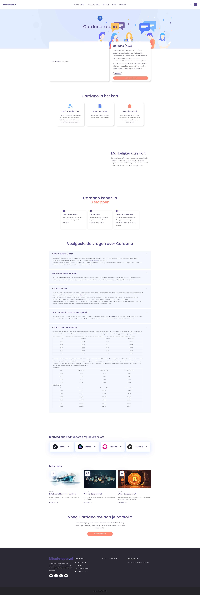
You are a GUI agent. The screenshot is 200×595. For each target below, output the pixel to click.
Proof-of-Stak (94, 260)
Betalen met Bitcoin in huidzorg (62, 494)
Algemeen (52, 491)
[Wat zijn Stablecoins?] (100, 479)
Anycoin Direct (103, 591)
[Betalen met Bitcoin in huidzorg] (65, 479)
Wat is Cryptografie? (127, 494)
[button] (117, 73)
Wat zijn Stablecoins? (93, 494)
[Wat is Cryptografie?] (134, 479)
